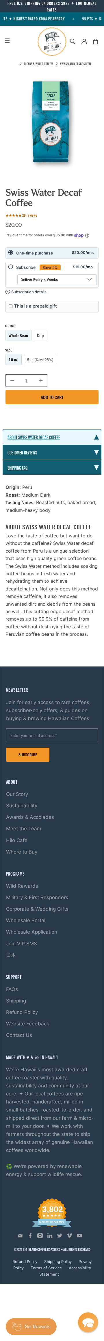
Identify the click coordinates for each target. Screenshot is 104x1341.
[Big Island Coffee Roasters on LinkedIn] (50, 1237)
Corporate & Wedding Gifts (37, 909)
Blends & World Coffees (38, 63)
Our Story (17, 794)
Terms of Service (46, 1268)
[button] (88, 1322)
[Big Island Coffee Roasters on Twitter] (59, 1237)
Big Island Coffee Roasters (41, 1249)
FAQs (12, 989)
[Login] (84, 41)
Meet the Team (23, 828)
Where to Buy (21, 852)
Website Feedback (27, 1024)
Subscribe (27, 754)
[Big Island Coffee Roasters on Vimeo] (69, 1237)
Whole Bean (18, 335)
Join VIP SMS (21, 944)
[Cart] (95, 41)
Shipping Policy (58, 1261)
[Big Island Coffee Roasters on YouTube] (79, 1237)
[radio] (52, 253)
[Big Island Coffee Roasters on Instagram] (40, 1237)
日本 (11, 955)
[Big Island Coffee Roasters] (52, 41)
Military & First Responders (37, 897)
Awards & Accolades (30, 817)
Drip (40, 335)
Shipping (16, 1001)
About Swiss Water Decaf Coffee (34, 437)
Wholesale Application (31, 932)
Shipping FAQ (17, 468)
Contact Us (19, 1035)
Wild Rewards (22, 886)
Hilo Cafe (16, 840)
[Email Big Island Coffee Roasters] (20, 1237)
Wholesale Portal (25, 920)
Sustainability (21, 806)
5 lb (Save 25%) (40, 359)
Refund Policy (22, 1012)
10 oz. (13, 359)
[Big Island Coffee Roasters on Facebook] (30, 1237)
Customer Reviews (22, 452)
